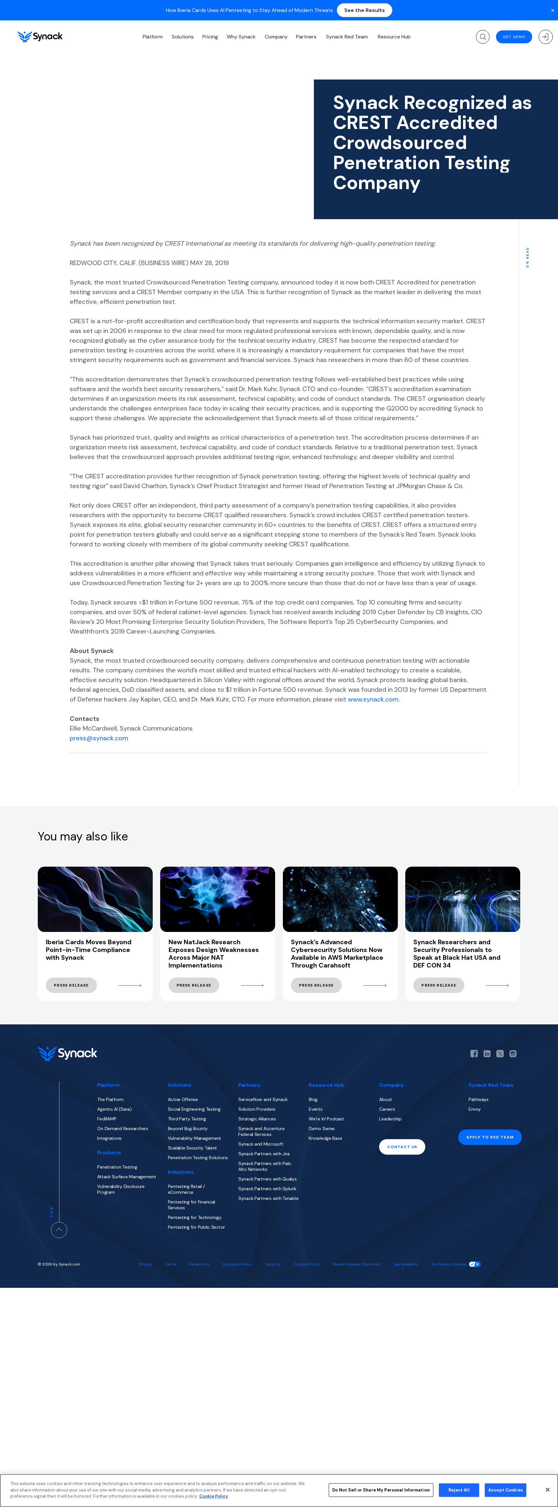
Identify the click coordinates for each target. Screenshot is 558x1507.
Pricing (210, 36)
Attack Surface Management (126, 1177)
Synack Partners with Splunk (267, 1189)
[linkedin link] (487, 1054)
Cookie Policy (213, 1496)
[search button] (483, 37)
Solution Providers (256, 1109)
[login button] (546, 37)
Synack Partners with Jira (264, 1154)
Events (315, 1109)
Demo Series (322, 1128)
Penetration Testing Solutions (198, 1157)
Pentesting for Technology (195, 1217)
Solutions (183, 36)
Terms (170, 1264)
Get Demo (514, 36)
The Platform (110, 1099)
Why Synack (241, 36)
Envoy (475, 1109)
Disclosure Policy (237, 1264)
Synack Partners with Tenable (268, 1198)
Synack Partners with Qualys (267, 1179)
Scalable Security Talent (192, 1148)
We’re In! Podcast (326, 1119)
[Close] (548, 1490)
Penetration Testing (117, 1167)
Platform (153, 36)
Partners (306, 36)
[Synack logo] (40, 36)
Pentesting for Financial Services (191, 1205)
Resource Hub (394, 36)
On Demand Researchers (122, 1128)
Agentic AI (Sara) (114, 1109)
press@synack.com (99, 738)
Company (276, 36)
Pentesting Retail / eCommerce (186, 1189)
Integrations (109, 1138)
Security (273, 1264)
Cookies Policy (307, 1264)
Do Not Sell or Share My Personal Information (381, 1490)
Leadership (390, 1119)
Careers (387, 1109)
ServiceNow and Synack (262, 1099)
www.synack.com (373, 699)
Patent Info (199, 1264)
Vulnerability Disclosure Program (121, 1189)
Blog (313, 1099)
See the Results (364, 10)
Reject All (459, 1490)
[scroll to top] (59, 1230)
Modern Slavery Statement (357, 1264)
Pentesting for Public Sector (196, 1227)
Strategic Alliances (257, 1119)
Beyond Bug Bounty (188, 1128)
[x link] (500, 1053)
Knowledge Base (325, 1138)
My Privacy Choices (449, 1264)
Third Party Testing (187, 1119)
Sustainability (406, 1264)
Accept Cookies (505, 1490)
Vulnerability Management (195, 1138)
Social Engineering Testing (194, 1109)
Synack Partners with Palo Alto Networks (264, 1166)
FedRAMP (106, 1119)
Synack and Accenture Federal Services (261, 1131)
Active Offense (183, 1099)
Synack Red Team (347, 36)
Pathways (479, 1099)
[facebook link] (474, 1053)
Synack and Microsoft (261, 1144)
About (385, 1099)
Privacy (145, 1264)
